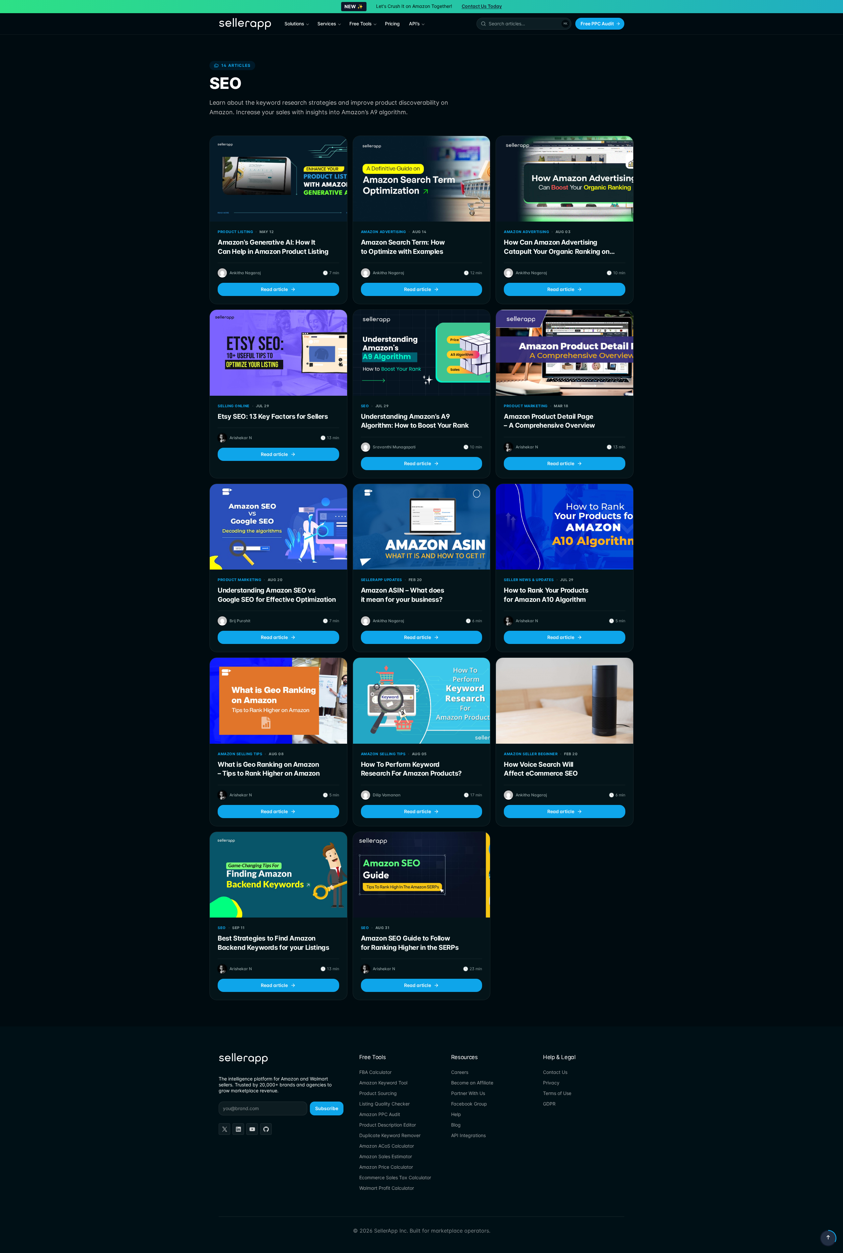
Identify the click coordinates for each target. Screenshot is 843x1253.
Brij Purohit (240, 620)
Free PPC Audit (597, 23)
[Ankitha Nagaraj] (222, 273)
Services (326, 23)
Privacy (551, 1082)
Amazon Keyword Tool (383, 1082)
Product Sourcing (378, 1093)
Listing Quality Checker (384, 1103)
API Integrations (468, 1135)
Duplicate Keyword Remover (390, 1135)
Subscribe (326, 1108)
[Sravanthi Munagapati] (365, 447)
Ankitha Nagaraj (245, 272)
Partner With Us (468, 1093)
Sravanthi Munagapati (394, 446)
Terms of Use (557, 1093)
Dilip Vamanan (386, 794)
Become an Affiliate (472, 1082)
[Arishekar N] (222, 437)
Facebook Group (469, 1103)
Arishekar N (241, 437)
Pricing (392, 23)
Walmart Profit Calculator (386, 1188)
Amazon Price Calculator (386, 1167)
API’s (414, 23)
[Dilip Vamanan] (365, 795)
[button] (523, 24)
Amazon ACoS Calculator (386, 1146)
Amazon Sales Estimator (385, 1156)
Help (456, 1114)
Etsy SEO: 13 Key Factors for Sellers (273, 416)
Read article (274, 289)
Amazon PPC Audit (379, 1114)
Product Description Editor (387, 1125)
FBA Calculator (375, 1072)
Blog (456, 1125)
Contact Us (555, 1072)
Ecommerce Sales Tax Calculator (395, 1177)
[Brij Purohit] (222, 621)
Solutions (294, 23)
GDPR (549, 1103)
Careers (459, 1072)
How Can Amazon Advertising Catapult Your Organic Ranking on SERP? (556, 251)
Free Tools (360, 23)
